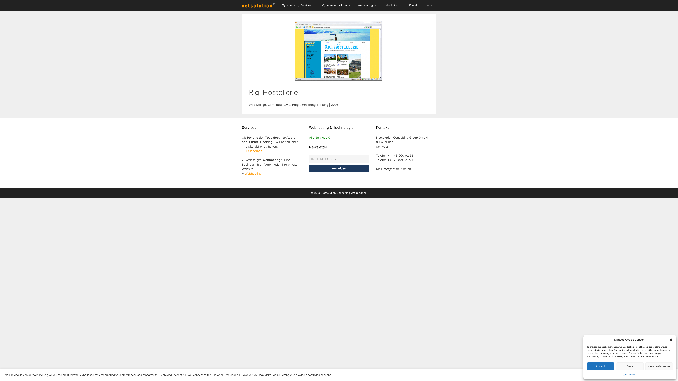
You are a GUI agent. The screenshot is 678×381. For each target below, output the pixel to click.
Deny (629, 366)
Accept (600, 366)
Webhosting (365, 5)
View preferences (659, 366)
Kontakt (413, 5)
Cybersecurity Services (296, 5)
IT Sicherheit (253, 151)
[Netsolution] (259, 5)
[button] (671, 339)
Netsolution (391, 5)
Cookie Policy (628, 374)
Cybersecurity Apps (334, 5)
